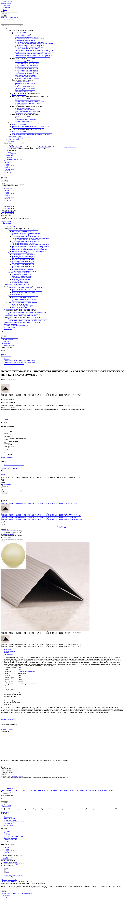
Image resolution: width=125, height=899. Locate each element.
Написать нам (5, 812)
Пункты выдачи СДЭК (8, 534)
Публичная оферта (10, 820)
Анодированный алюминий (26, 671)
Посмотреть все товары (19, 32)
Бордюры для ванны (10, 838)
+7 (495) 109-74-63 (15, 147)
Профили (7, 831)
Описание (7, 649)
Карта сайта (8, 823)
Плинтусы (7, 834)
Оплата (6, 164)
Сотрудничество (9, 169)
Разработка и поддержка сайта (13, 875)
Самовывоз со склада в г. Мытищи (11, 531)
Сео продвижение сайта (8, 881)
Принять (3, 891)
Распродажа (8, 172)
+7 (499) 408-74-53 (44, 147)
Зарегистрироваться (17, 776)
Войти (3, 774)
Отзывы (6, 652)
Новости (7, 167)
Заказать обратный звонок (9, 862)
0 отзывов (5, 419)
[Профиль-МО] (6, 806)
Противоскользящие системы (13, 836)
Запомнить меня (8, 772)
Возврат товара (9, 166)
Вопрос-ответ (8, 654)
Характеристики (9, 651)
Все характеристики (7, 457)
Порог (19, 667)
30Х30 (3, 522)
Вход (9, 152)
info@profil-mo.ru (10, 206)
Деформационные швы (11, 839)
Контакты (7, 170)
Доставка (7, 162)
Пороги (6, 833)
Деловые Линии (6, 537)
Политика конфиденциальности (14, 822)
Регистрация (12, 153)
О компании (8, 161)
